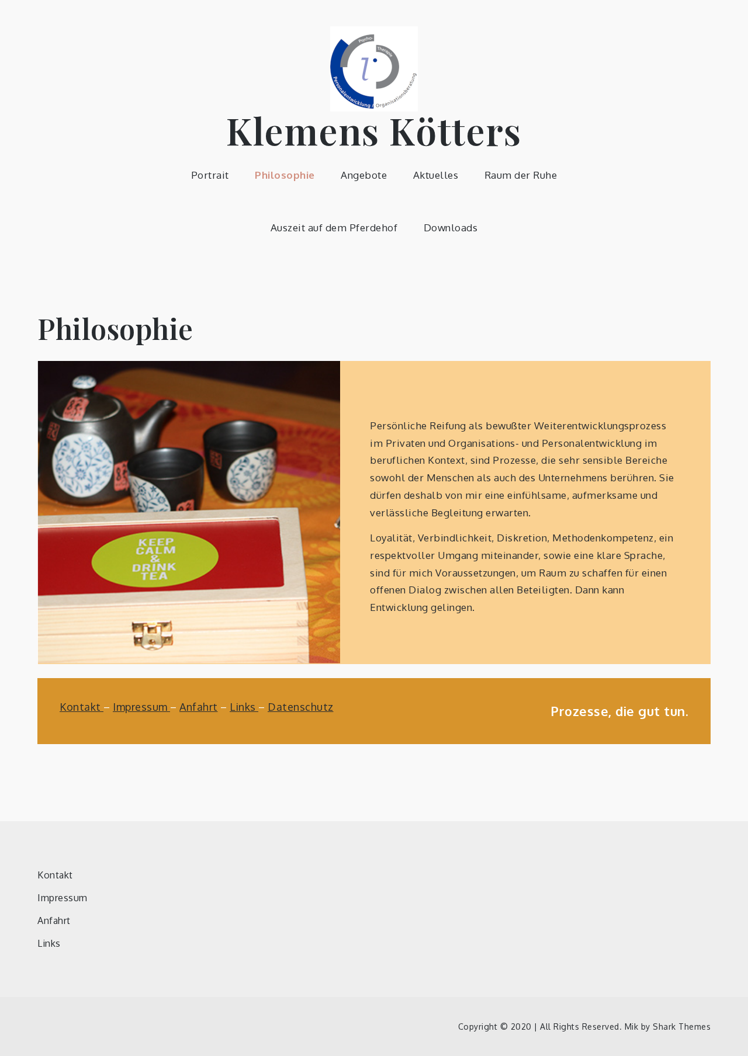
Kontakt (81, 706)
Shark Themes (682, 1026)
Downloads (451, 227)
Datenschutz (301, 706)
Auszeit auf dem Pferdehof (334, 227)
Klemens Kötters (374, 130)
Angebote (364, 175)
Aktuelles (436, 175)
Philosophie (285, 175)
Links (244, 706)
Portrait (210, 175)
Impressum (141, 706)
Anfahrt (198, 706)
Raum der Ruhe (520, 175)
